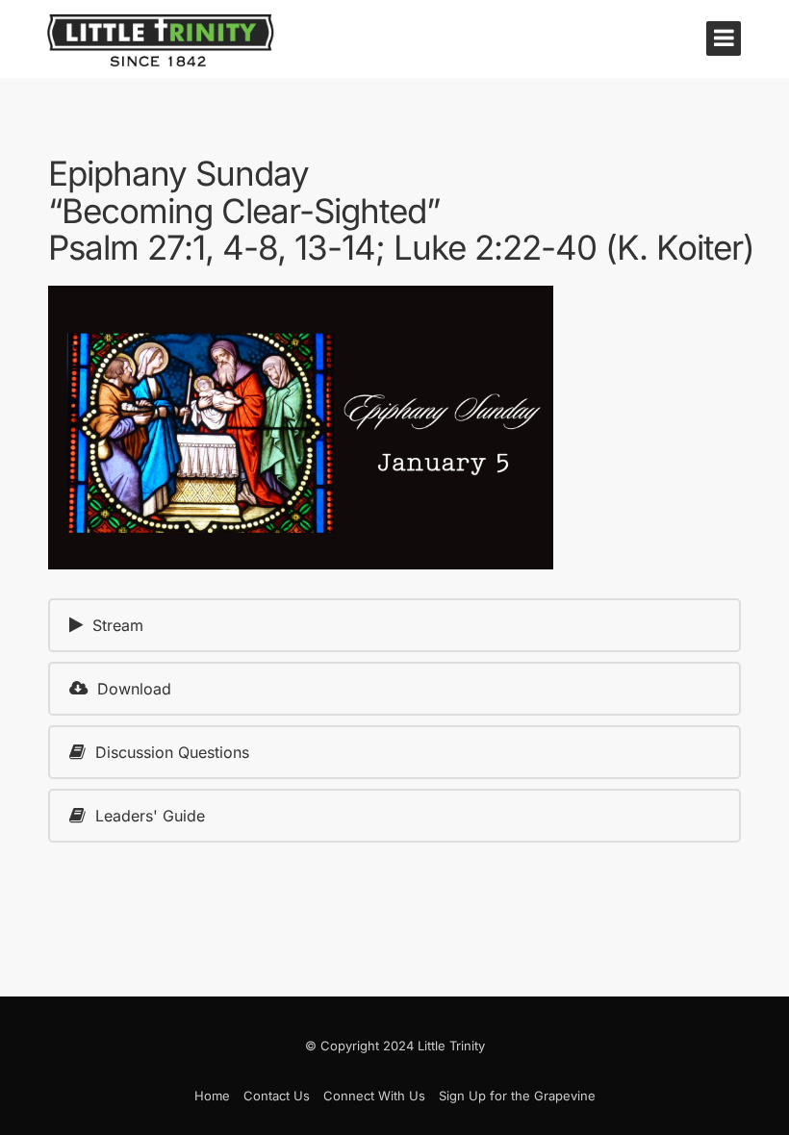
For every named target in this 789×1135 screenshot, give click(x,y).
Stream (117, 625)
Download (134, 688)
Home (212, 1095)
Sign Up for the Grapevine (517, 1095)
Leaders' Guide (150, 815)
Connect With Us (374, 1095)
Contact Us (276, 1095)
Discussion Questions (172, 752)
